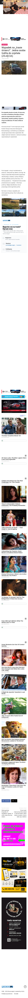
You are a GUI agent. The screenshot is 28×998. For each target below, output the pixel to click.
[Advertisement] (14, 22)
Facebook (19, 245)
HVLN (22, 991)
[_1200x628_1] (14, 406)
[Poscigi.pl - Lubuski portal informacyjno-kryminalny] (7, 987)
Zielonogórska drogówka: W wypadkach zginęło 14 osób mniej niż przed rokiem (7, 814)
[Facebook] (25, 986)
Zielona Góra (4, 44)
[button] (10, 203)
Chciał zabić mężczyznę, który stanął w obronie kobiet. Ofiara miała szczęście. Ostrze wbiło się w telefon (20, 814)
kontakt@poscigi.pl (10, 245)
